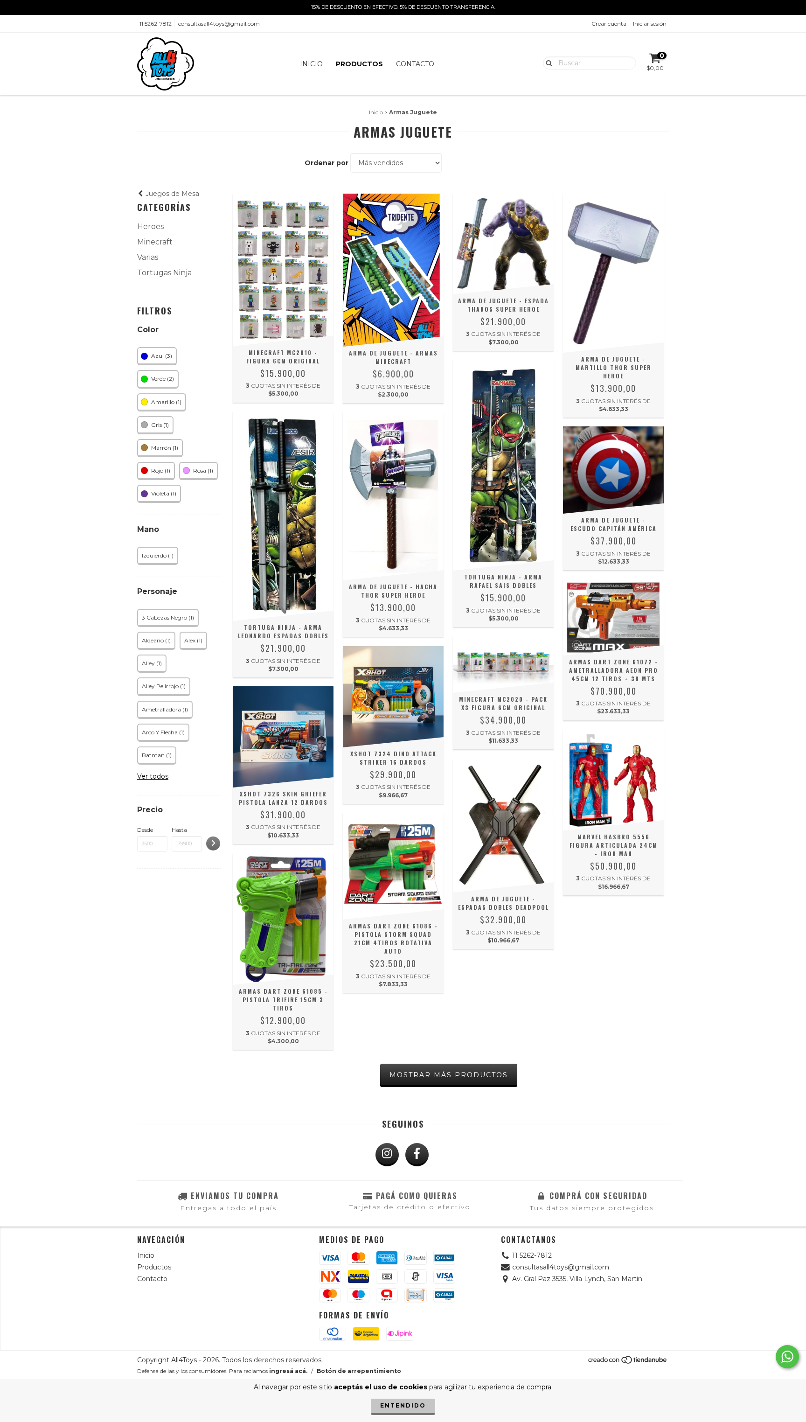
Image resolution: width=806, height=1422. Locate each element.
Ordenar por (326, 163)
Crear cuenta (608, 23)
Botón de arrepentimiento (359, 1370)
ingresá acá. (288, 1370)
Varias (147, 257)
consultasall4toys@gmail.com (219, 23)
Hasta (179, 829)
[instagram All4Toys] (387, 1154)
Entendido (403, 1405)
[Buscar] (547, 62)
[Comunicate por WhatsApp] (787, 1356)
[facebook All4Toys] (417, 1154)
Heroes (150, 226)
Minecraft (155, 241)
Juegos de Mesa (171, 193)
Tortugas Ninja (164, 272)
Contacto (415, 64)
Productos (359, 64)
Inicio (311, 64)
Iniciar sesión (650, 23)
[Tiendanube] (628, 1362)
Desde (145, 829)
